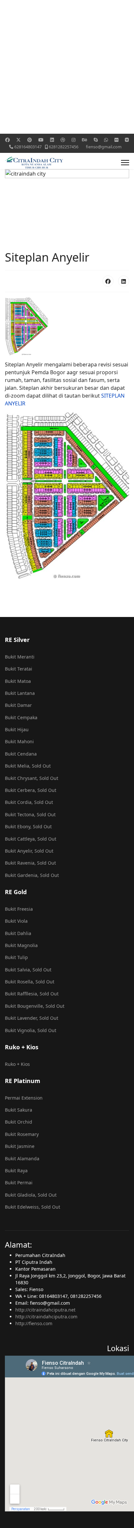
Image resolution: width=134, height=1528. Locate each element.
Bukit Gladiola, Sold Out (31, 1195)
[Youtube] (41, 140)
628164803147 (28, 147)
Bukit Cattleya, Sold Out (30, 839)
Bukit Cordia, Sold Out (29, 802)
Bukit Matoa (18, 681)
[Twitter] (18, 140)
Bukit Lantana (20, 693)
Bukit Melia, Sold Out (28, 766)
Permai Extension (24, 1098)
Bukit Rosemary (22, 1134)
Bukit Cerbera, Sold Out (30, 790)
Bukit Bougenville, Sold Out (34, 1006)
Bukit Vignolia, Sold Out (30, 1030)
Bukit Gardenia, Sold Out (32, 875)
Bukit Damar (18, 705)
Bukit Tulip (16, 957)
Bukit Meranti (19, 657)
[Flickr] (116, 140)
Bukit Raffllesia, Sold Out (32, 994)
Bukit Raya (16, 1170)
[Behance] (84, 140)
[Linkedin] (52, 140)
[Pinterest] (29, 140)
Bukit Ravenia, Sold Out (30, 863)
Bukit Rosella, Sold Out (29, 982)
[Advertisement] (67, 67)
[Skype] (96, 140)
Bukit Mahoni (19, 741)
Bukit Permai (19, 1182)
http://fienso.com (33, 1323)
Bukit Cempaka (21, 717)
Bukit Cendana (21, 754)
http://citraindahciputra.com (46, 1316)
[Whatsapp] (106, 140)
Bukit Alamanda (22, 1158)
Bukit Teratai (18, 669)
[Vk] (127, 140)
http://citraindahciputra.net (45, 1310)
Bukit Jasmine (19, 1146)
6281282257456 (63, 147)
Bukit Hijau (17, 729)
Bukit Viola (16, 921)
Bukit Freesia (19, 909)
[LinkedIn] (123, 281)
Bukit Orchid (18, 1122)
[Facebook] (7, 140)
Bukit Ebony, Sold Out (28, 826)
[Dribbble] (62, 140)
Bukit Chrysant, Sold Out (31, 778)
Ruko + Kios (17, 1064)
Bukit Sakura (18, 1110)
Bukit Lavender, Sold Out (31, 1018)
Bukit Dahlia (18, 933)
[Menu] (125, 162)
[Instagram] (73, 140)
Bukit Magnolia (21, 945)
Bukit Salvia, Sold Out (28, 970)
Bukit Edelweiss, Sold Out (32, 1207)
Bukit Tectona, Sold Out (30, 814)
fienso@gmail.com (104, 147)
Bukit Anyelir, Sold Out (29, 851)
